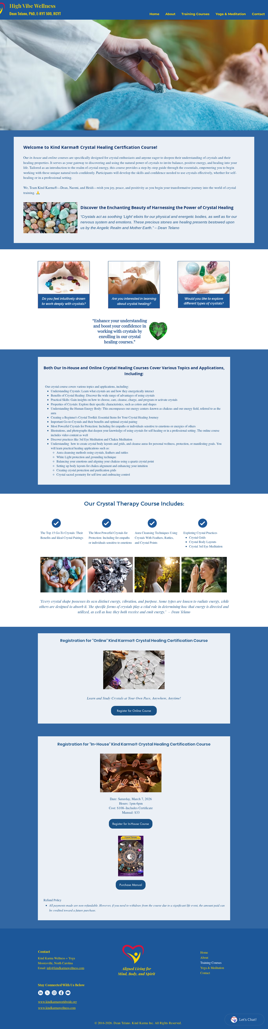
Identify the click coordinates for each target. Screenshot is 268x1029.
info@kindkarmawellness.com (65, 968)
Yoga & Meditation (212, 968)
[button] (195, 14)
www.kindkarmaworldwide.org (57, 1002)
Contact (205, 973)
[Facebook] (61, 992)
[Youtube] (68, 992)
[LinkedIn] (40, 992)
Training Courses (211, 962)
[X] (47, 992)
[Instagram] (54, 992)
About (204, 957)
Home (204, 952)
